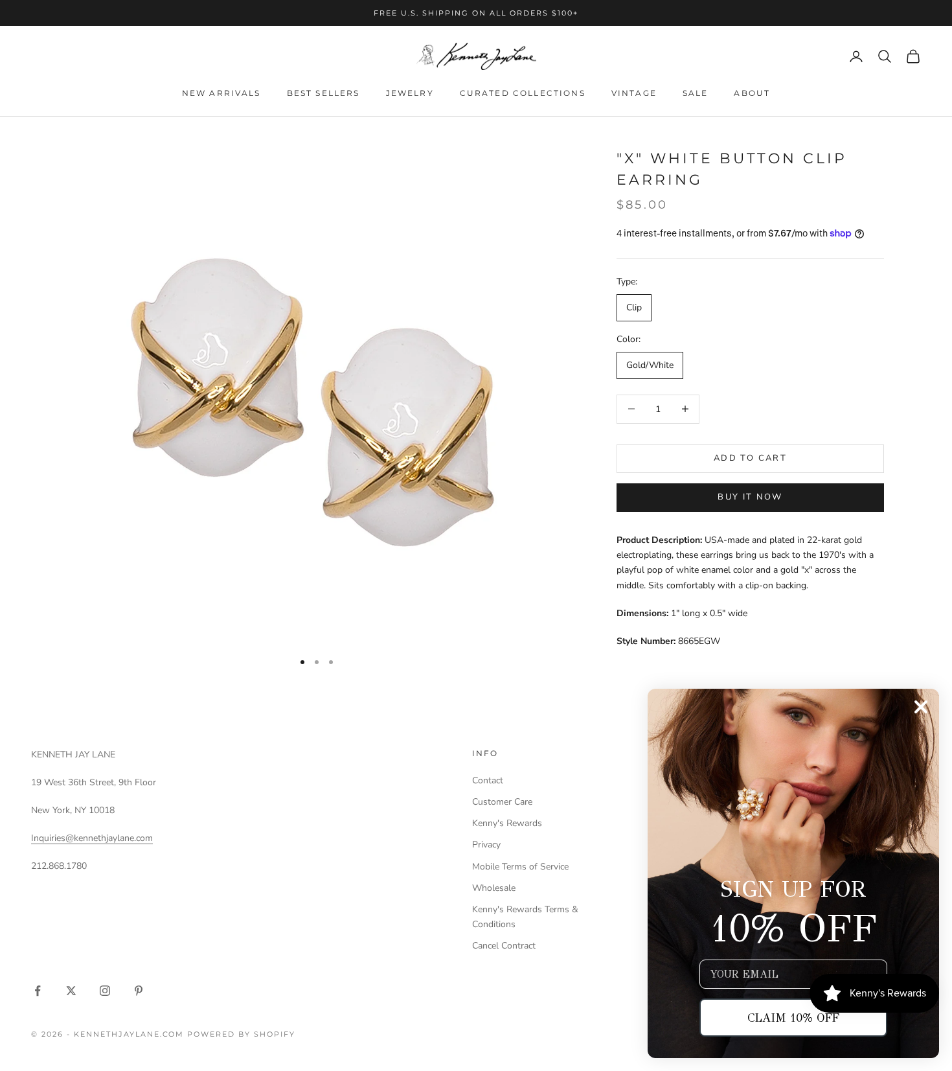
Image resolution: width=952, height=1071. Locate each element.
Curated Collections (522, 93)
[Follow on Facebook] (37, 990)
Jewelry (410, 93)
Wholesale (494, 888)
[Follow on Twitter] (71, 990)
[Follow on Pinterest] (138, 990)
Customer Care (502, 802)
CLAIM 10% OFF (793, 1018)
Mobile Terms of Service (520, 866)
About (752, 93)
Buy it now (750, 497)
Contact (487, 780)
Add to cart (750, 458)
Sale (695, 93)
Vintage (634, 93)
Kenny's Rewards (507, 823)
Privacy (486, 844)
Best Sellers (323, 93)
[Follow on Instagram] (104, 990)
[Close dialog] (921, 707)
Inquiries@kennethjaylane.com (92, 838)
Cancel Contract (504, 945)
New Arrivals (221, 93)
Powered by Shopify (241, 1034)
